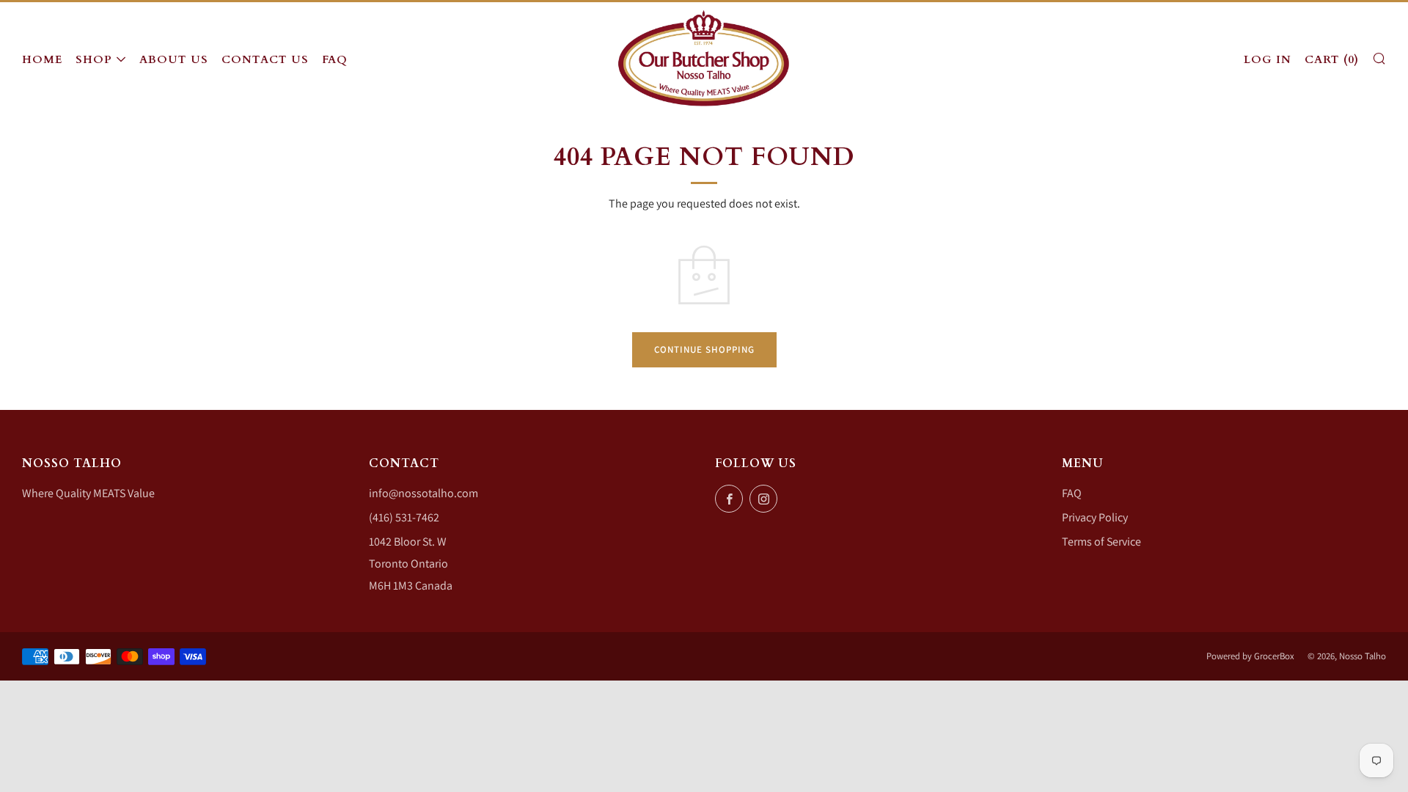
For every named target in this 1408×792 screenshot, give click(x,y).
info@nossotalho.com (423, 493)
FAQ (335, 59)
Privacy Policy (1095, 517)
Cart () (1332, 59)
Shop (94, 59)
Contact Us (265, 59)
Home (42, 59)
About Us (173, 59)
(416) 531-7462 (404, 517)
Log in (1267, 59)
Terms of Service (1101, 541)
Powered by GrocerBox (1250, 656)
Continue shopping (704, 349)
